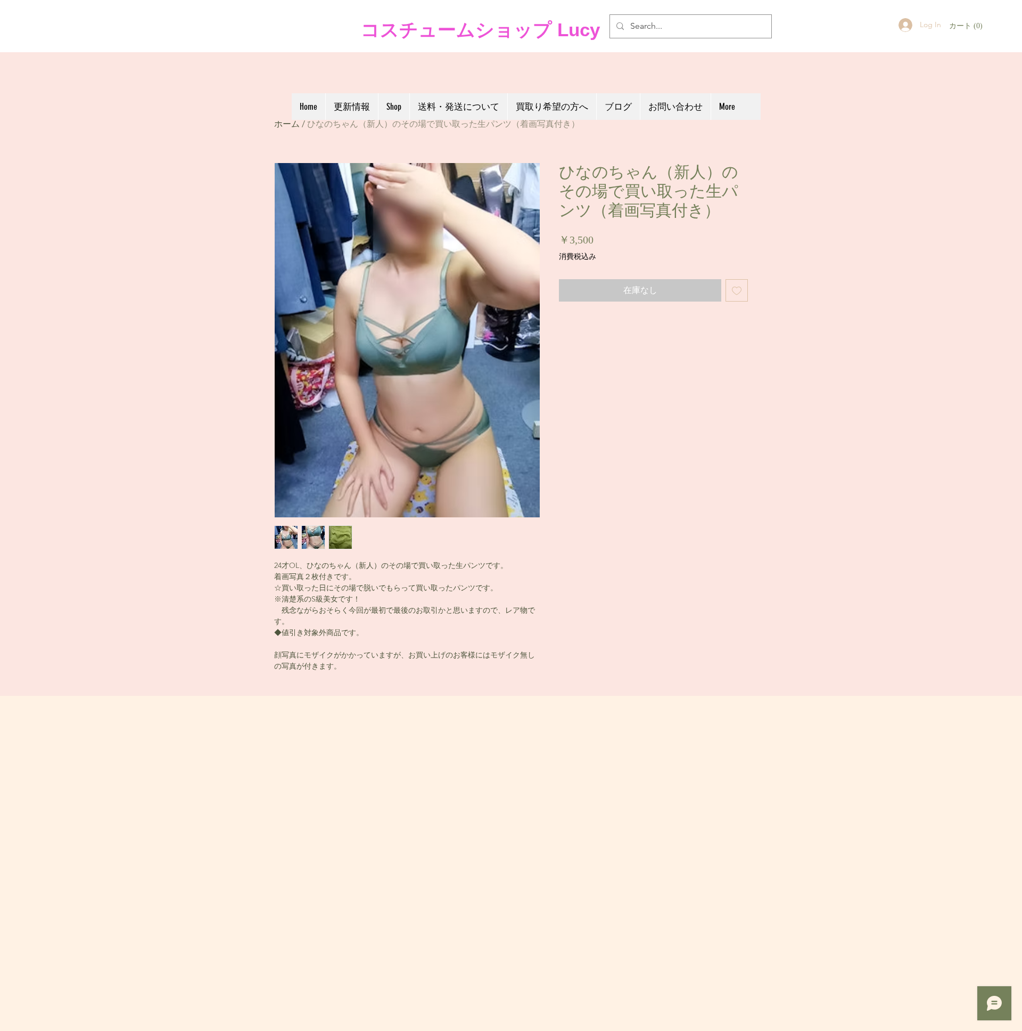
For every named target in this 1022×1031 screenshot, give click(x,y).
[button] (966, 25)
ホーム (287, 124)
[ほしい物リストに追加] (737, 290)
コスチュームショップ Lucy (478, 29)
